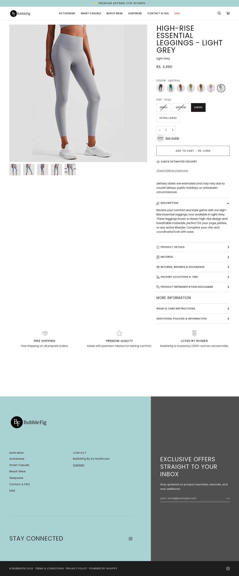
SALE (12, 490)
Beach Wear (17, 471)
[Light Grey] (221, 89)
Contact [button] (79, 452)
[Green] (192, 89)
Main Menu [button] (16, 452)
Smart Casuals (19, 465)
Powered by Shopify (103, 568)
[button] (67, 13)
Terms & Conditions (49, 568)
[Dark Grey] (161, 89)
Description (169, 203)
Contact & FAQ (19, 484)
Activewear (16, 459)
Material (167, 256)
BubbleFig (19, 568)
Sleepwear (16, 478)
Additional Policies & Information (181, 318)
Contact (78, 465)
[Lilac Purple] (212, 89)
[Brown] (182, 89)
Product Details (173, 247)
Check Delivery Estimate (172, 170)
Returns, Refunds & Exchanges (183, 267)
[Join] (225, 498)
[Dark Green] (172, 89)
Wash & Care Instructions (175, 308)
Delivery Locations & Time (179, 276)
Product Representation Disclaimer (187, 286)
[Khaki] (202, 89)
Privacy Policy (76, 568)
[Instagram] (130, 538)
